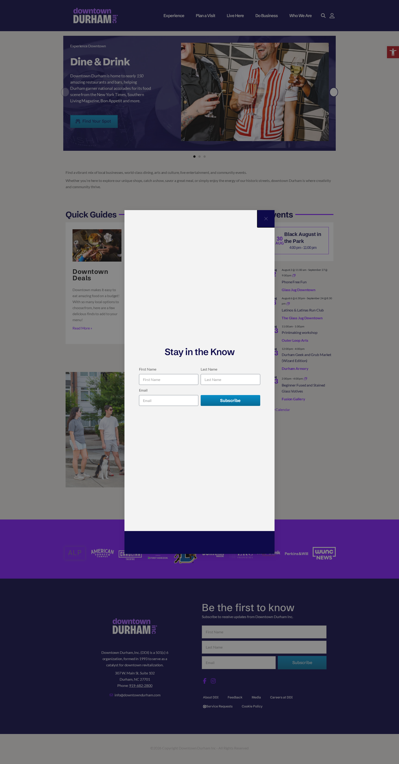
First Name (147, 369)
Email (143, 390)
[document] (199, 382)
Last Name (209, 369)
